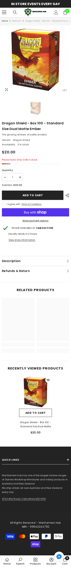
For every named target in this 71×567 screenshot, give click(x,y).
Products (16, 21)
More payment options (35, 220)
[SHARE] (66, 195)
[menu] (4, 12)
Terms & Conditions (31, 204)
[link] (18, 344)
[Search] (15, 12)
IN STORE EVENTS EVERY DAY (35, 4)
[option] (35, 4)
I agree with (13, 204)
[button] (59, 556)
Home (5, 21)
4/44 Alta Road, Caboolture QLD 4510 (24, 498)
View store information (22, 240)
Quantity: (7, 170)
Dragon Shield (21, 140)
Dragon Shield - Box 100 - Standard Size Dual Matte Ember (35, 425)
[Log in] (56, 12)
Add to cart (33, 195)
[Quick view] (48, 380)
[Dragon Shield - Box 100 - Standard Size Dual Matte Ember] (35, 392)
